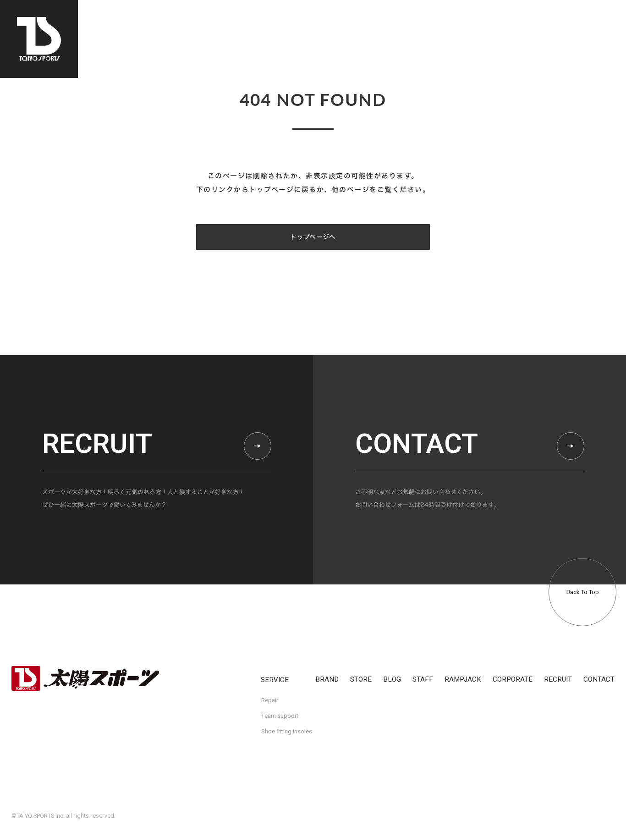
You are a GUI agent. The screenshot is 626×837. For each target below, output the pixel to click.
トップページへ (312, 237)
